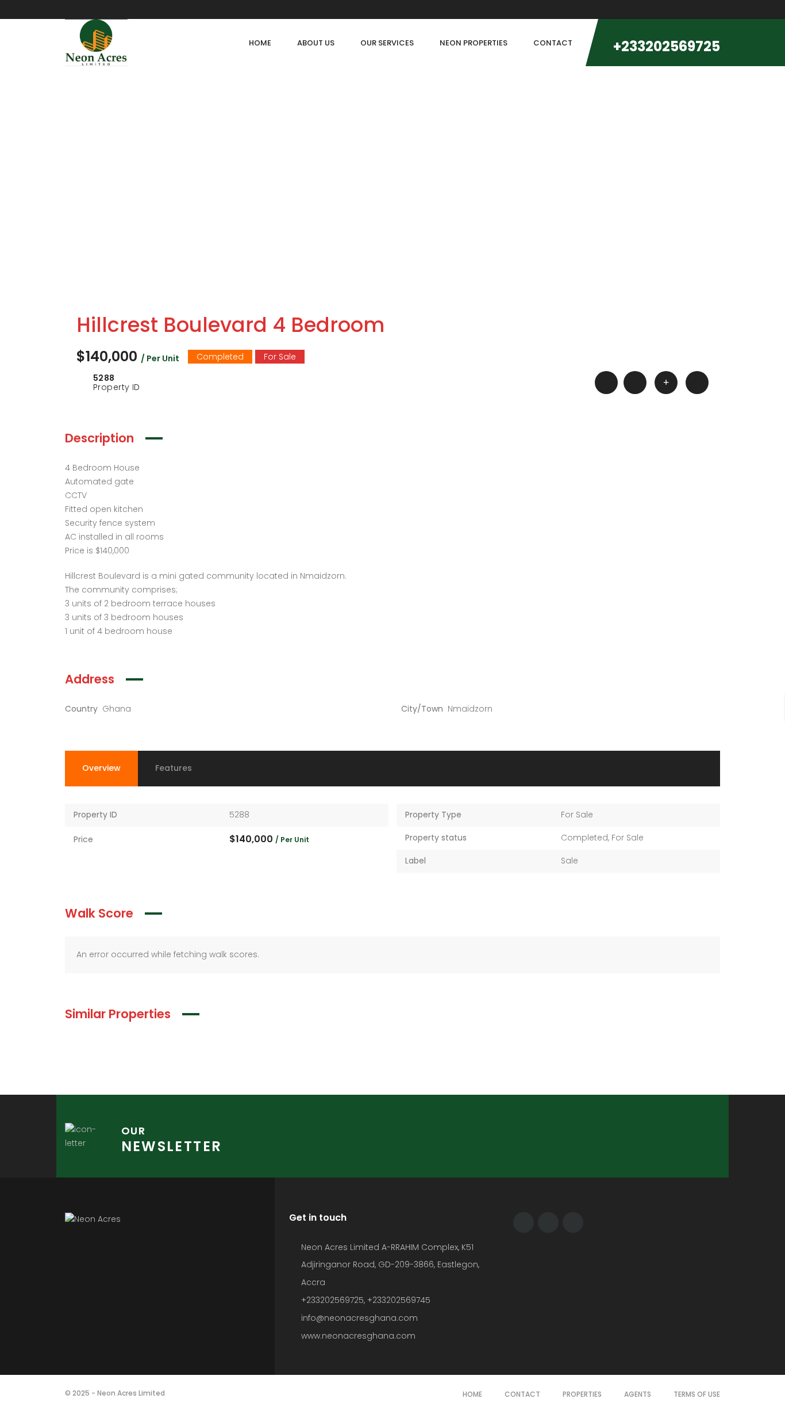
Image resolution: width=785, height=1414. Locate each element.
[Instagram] (717, 9)
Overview (101, 768)
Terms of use (697, 1394)
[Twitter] (548, 1222)
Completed (584, 837)
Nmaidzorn (470, 708)
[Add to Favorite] (635, 382)
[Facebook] (523, 1222)
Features (173, 768)
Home (472, 1394)
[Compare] (666, 382)
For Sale (577, 814)
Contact (522, 1394)
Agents (637, 1394)
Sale (569, 860)
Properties (582, 1394)
